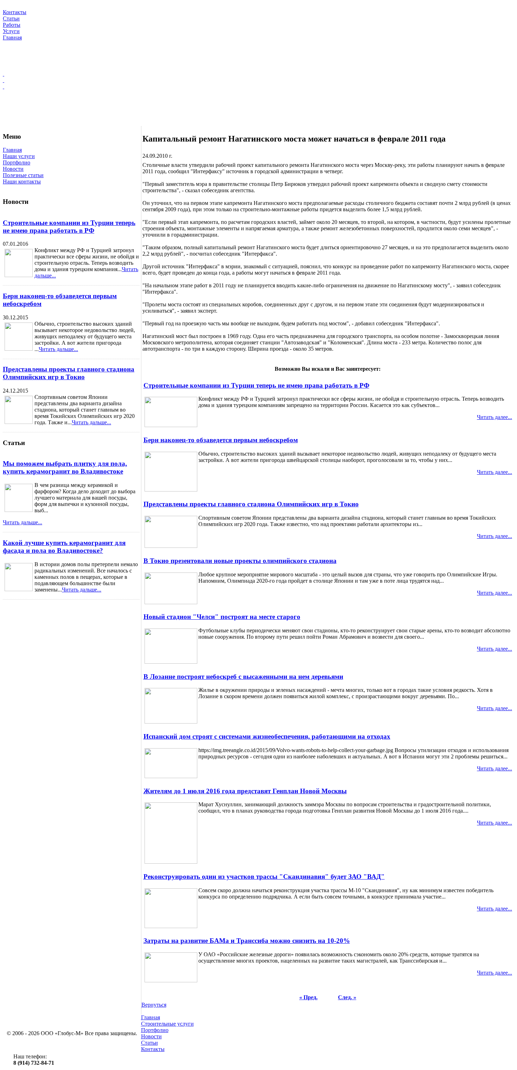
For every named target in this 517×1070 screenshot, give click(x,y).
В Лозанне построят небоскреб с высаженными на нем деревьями (243, 676)
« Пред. (308, 997)
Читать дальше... (58, 349)
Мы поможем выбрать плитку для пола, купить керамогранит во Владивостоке (65, 467)
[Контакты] (258, 86)
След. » (347, 997)
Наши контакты (22, 181)
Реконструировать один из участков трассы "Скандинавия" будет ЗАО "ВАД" (264, 876)
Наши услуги (19, 156)
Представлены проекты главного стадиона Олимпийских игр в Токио (68, 373)
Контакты (153, 1049)
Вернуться (153, 1005)
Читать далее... (494, 417)
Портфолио (16, 162)
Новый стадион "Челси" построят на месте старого (221, 616)
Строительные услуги (167, 1024)
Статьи (149, 1043)
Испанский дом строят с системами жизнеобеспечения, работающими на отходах (266, 736)
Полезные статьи (23, 175)
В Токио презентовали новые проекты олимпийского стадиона (240, 560)
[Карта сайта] (258, 80)
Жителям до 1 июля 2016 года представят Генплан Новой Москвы (245, 791)
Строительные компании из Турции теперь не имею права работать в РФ (69, 226)
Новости (13, 169)
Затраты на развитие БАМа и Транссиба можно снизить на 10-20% (246, 940)
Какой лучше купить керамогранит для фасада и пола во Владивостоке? (64, 546)
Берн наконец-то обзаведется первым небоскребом (220, 440)
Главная (12, 150)
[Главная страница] (258, 74)
